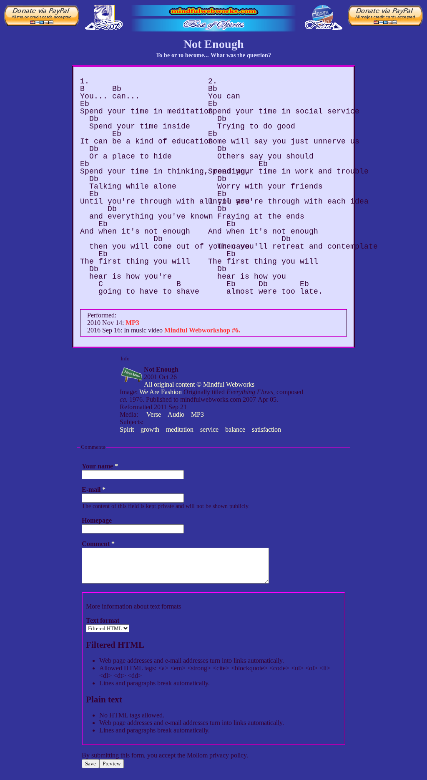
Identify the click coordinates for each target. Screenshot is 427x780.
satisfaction (266, 429)
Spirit (127, 429)
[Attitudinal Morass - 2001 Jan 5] (104, 15)
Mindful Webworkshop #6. (202, 330)
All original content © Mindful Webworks (199, 384)
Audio (176, 414)
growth (150, 429)
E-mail (93, 489)
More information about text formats (133, 606)
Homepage (97, 520)
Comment (98, 543)
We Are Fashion (160, 391)
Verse (153, 414)
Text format (102, 620)
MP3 (197, 414)
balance (235, 429)
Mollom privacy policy (216, 755)
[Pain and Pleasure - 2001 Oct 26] (322, 15)
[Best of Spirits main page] (213, 25)
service (209, 429)
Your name (100, 466)
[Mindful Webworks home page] (213, 10)
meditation (179, 429)
